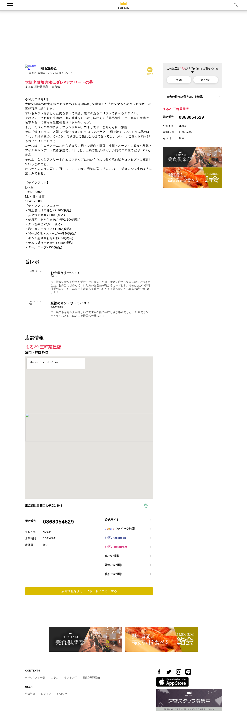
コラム (54, 677)
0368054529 (58, 522)
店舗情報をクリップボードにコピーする (89, 591)
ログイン (46, 693)
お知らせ (62, 693)
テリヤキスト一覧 (35, 677)
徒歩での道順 (113, 574)
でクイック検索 (120, 528)
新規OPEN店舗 (91, 677)
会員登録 (30, 693)
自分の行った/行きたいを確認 (185, 96)
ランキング (70, 677)
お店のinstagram (116, 546)
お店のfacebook (115, 537)
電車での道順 (113, 564)
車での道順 (112, 555)
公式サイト (112, 519)
